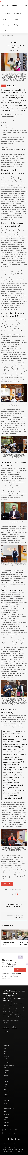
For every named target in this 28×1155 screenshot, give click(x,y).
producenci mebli (7, 1129)
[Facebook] (8, 1138)
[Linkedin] (15, 1138)
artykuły (15, 1129)
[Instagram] (19, 1138)
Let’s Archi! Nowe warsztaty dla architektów (13, 149)
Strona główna (4, 35)
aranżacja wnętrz (7, 1133)
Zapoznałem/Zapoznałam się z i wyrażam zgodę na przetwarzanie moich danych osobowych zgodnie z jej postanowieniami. (12, 976)
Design (11, 35)
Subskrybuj (7, 883)
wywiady (15, 1133)
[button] (6, 1027)
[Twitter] (12, 1138)
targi (21, 1129)
